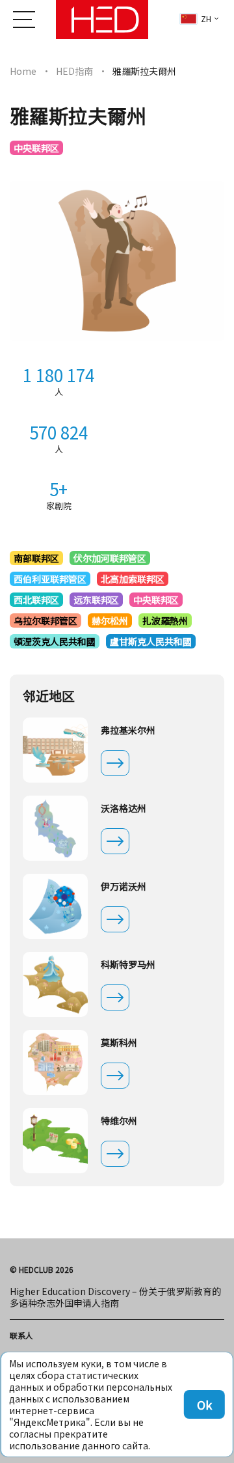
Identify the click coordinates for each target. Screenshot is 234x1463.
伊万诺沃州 (123, 886)
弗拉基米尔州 (128, 730)
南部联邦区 (36, 557)
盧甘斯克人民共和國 (151, 641)
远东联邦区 (96, 599)
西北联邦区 (36, 599)
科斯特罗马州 (128, 964)
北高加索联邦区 (132, 578)
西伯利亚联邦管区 (50, 578)
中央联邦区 (36, 147)
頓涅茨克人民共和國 (55, 641)
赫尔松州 (110, 620)
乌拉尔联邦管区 (45, 620)
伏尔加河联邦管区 (109, 557)
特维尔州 (119, 1120)
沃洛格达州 (123, 808)
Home (23, 70)
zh (206, 18)
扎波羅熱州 (165, 620)
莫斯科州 (119, 1042)
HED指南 (74, 70)
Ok (204, 1404)
